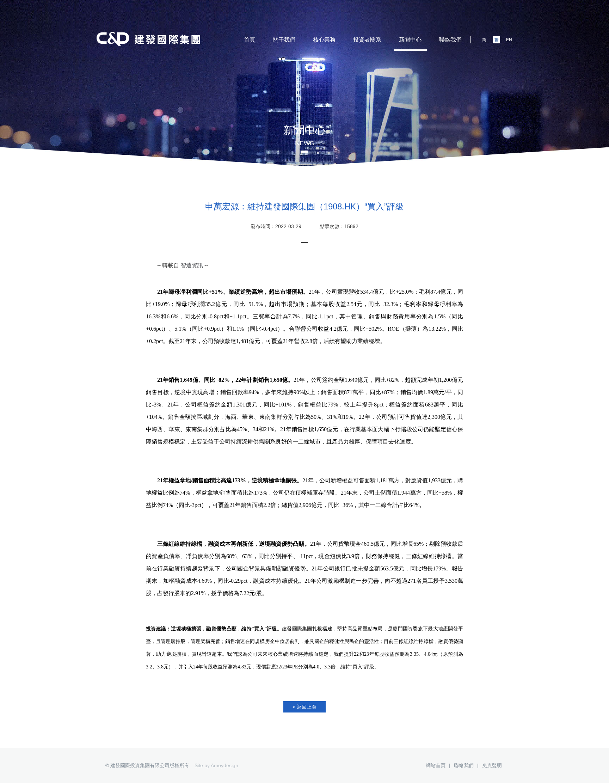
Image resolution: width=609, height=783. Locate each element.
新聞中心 (410, 40)
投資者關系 (367, 40)
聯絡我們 (450, 40)
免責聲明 (492, 765)
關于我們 (284, 40)
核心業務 (324, 40)
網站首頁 (435, 765)
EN (509, 39)
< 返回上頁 (304, 707)
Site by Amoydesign (216, 765)
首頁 (249, 40)
